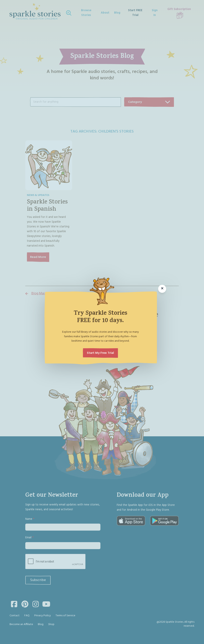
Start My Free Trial (100, 353)
